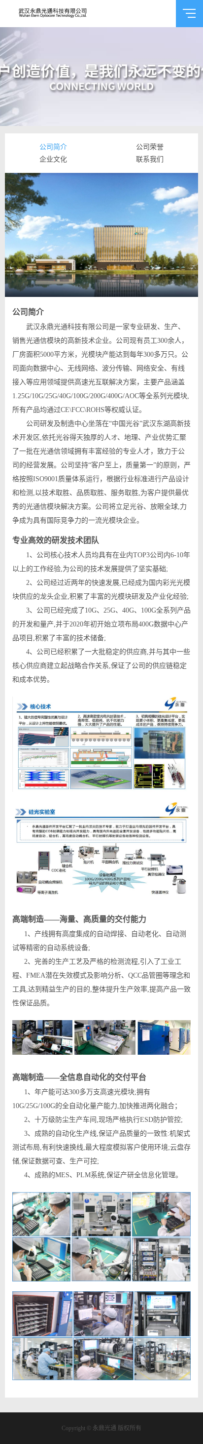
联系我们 (150, 159)
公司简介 (53, 147)
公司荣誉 (150, 147)
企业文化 (53, 159)
